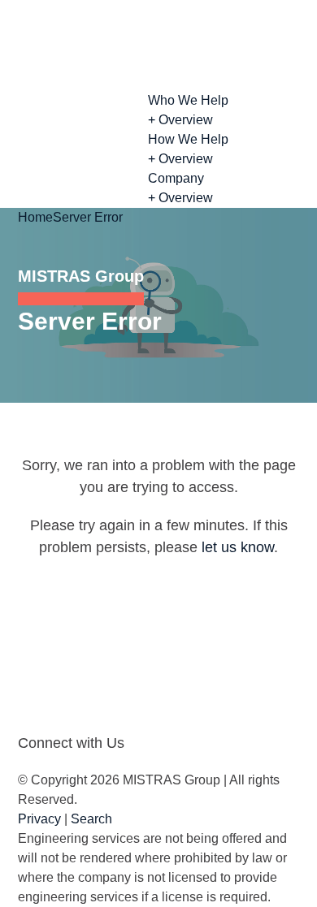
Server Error (88, 217)
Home (35, 217)
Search (91, 819)
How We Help (188, 139)
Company (176, 178)
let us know (238, 547)
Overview (180, 120)
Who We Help (188, 100)
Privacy (39, 819)
